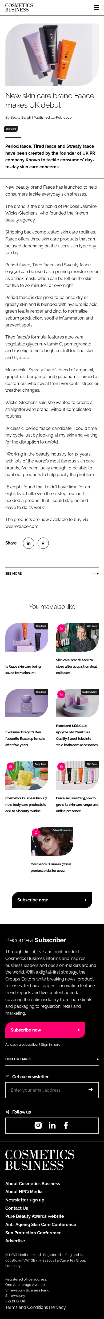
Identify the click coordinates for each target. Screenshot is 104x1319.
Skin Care (11, 128)
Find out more (18, 1059)
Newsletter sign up (24, 1200)
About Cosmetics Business (32, 1183)
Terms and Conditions (26, 1307)
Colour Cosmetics (62, 830)
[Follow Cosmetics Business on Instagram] (38, 1127)
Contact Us (16, 1208)
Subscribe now (32, 899)
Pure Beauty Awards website (34, 1216)
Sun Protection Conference (33, 1232)
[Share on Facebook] (43, 543)
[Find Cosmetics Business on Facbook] (66, 1127)
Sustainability (89, 692)
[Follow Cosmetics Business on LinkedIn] (52, 1127)
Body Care (40, 764)
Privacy (58, 1307)
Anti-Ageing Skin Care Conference (40, 1224)
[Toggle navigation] (97, 7)
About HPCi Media (23, 1191)
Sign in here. (51, 1044)
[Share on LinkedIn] (28, 543)
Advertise (15, 1240)
